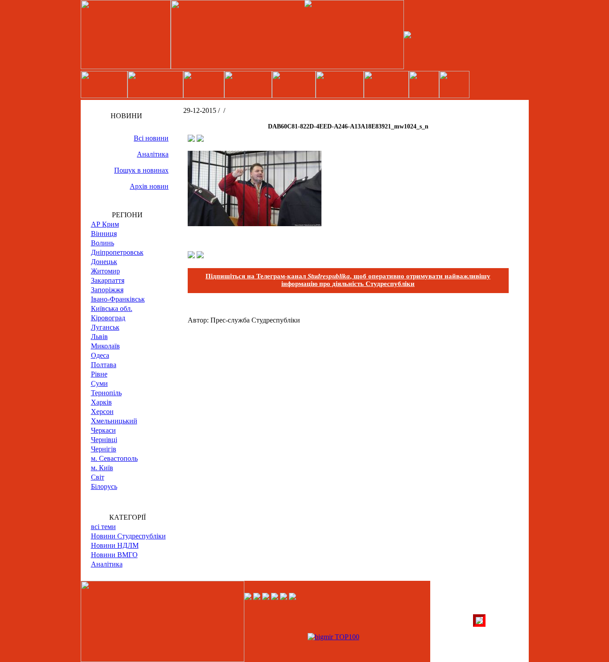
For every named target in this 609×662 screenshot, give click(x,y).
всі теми (103, 526)
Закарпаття (107, 280)
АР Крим (105, 224)
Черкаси (103, 430)
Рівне (99, 374)
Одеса (100, 355)
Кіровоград (108, 318)
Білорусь (104, 486)
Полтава (103, 364)
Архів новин (149, 186)
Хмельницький (114, 421)
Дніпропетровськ (117, 252)
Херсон (102, 411)
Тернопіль (106, 393)
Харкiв (101, 402)
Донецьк (104, 261)
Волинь (102, 243)
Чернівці (104, 439)
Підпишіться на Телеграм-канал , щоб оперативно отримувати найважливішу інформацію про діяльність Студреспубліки (348, 280)
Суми (99, 383)
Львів (99, 336)
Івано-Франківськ (118, 299)
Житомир (105, 271)
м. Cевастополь (114, 458)
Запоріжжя (107, 290)
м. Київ (102, 468)
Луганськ (105, 327)
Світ (97, 477)
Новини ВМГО (114, 555)
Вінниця (104, 233)
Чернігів (103, 449)
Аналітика (153, 154)
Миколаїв (105, 346)
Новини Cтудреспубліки (128, 536)
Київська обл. (111, 308)
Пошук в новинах (141, 170)
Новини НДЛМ (115, 545)
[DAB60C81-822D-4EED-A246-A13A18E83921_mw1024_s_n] (254, 224)
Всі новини (151, 138)
